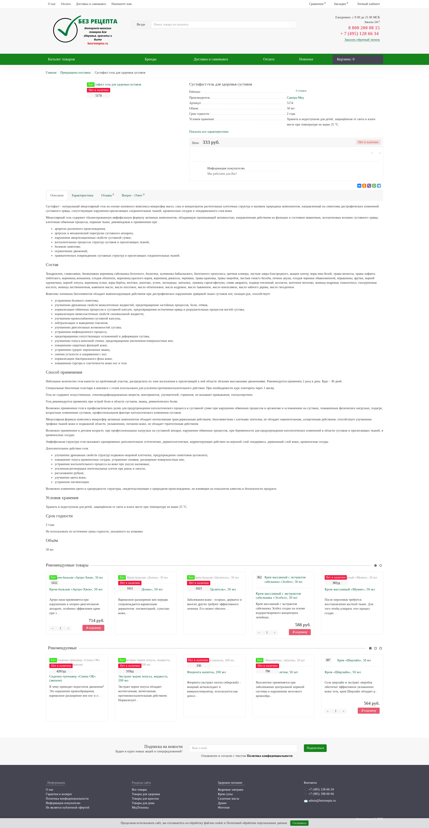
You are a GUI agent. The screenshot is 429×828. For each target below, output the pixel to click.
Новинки (306, 59)
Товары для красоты (145, 798)
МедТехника (140, 807)
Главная (51, 72)
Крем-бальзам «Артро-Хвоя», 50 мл (75, 589)
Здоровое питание (230, 782)
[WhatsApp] (374, 186)
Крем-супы (225, 794)
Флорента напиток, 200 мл (206, 672)
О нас (52, 4)
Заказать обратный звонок (362, 39)
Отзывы (107, 195)
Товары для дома (143, 803)
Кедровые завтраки (230, 789)
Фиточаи (224, 807)
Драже (222, 803)
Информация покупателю (63, 803)
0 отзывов (301, 90)
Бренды (150, 59)
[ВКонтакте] (359, 186)
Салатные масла (228, 798)
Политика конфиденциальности (67, 798)
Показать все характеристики (209, 131)
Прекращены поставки (75, 72)
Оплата (66, 4)
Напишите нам (121, 4)
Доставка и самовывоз (91, 4)
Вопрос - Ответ (133, 195)
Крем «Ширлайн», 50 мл (343, 672)
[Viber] (369, 186)
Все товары (139, 789)
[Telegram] (379, 186)
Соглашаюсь (299, 823)
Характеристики (82, 195)
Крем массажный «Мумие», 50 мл (350, 589)
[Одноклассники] (364, 186)
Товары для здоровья (146, 794)
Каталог (61, 59)
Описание (57, 195)
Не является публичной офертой (67, 807)
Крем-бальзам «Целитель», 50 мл (211, 589)
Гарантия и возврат (59, 794)
